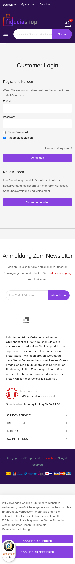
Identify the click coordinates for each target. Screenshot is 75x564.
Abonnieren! (59, 295)
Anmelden (45, 4)
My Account (28, 4)
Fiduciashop (48, 458)
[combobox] (42, 34)
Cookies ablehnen (37, 541)
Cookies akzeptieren (37, 552)
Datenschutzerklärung (16, 529)
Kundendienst (28, 391)
